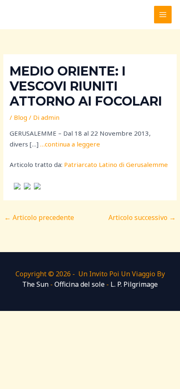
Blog (20, 117)
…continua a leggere (70, 144)
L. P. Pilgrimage (134, 284)
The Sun (35, 284)
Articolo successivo (142, 217)
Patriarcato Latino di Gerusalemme (116, 164)
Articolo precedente (39, 217)
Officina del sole (79, 284)
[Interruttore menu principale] (163, 15)
